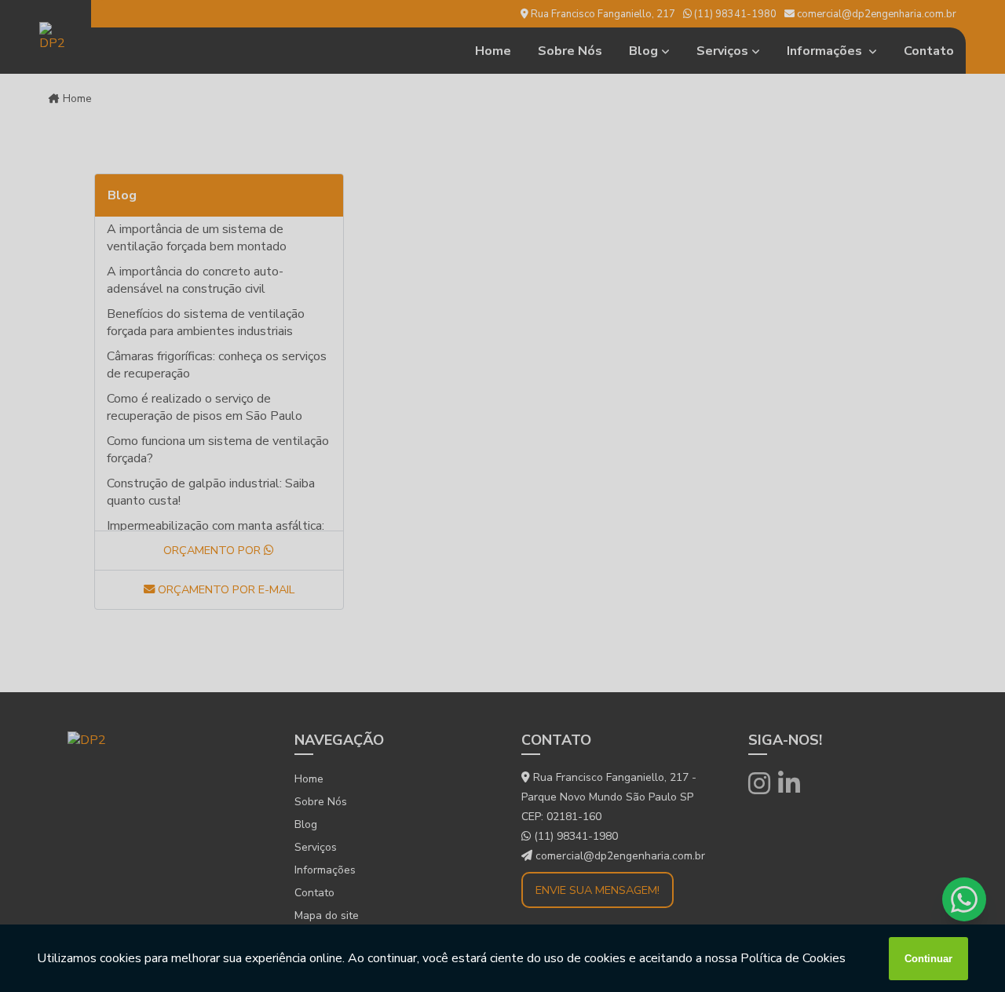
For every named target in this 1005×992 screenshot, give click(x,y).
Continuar (928, 959)
